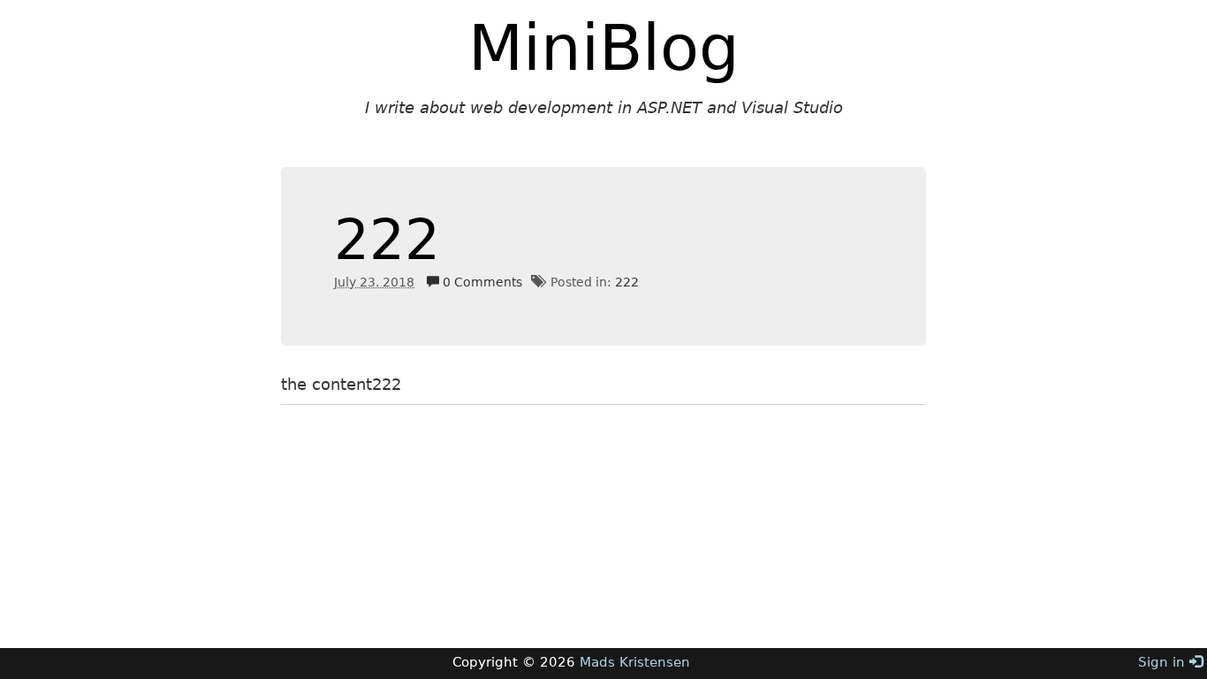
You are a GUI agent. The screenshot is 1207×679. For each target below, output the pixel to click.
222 (387, 240)
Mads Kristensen (635, 662)
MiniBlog (604, 48)
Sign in (1163, 662)
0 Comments (480, 282)
